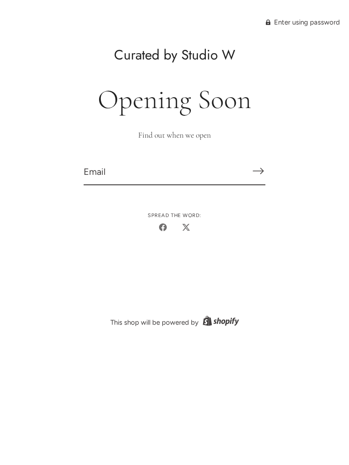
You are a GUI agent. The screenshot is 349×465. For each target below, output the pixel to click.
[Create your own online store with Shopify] (219, 322)
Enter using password (306, 22)
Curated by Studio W (174, 54)
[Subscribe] (258, 171)
